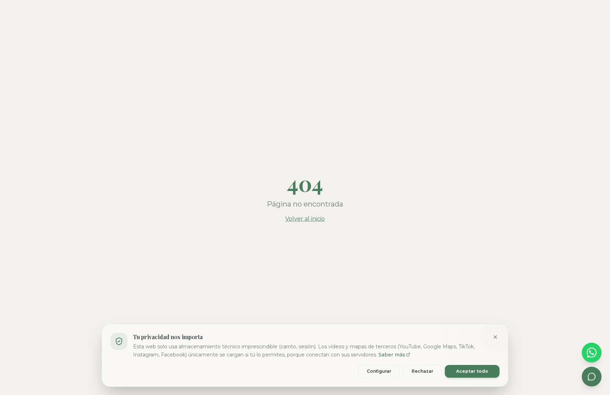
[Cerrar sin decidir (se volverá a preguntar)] (495, 337)
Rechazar (422, 370)
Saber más (391, 354)
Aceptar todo (472, 370)
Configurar (379, 370)
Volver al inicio (305, 218)
